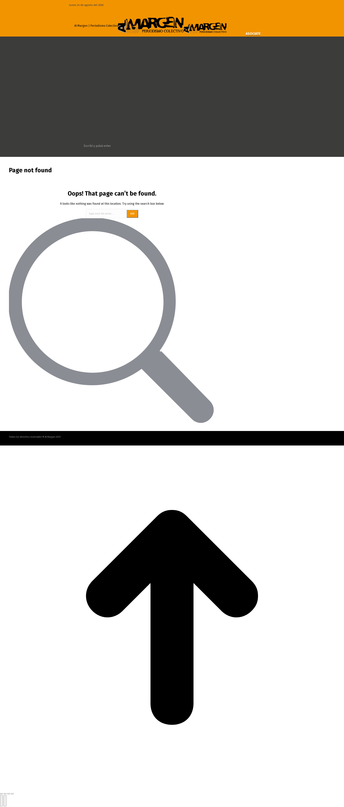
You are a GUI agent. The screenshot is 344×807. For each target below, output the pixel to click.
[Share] (5, 793)
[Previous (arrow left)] (1, 800)
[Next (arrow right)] (5, 800)
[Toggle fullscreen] (8, 793)
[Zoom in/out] (12, 793)
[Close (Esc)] (1, 793)
